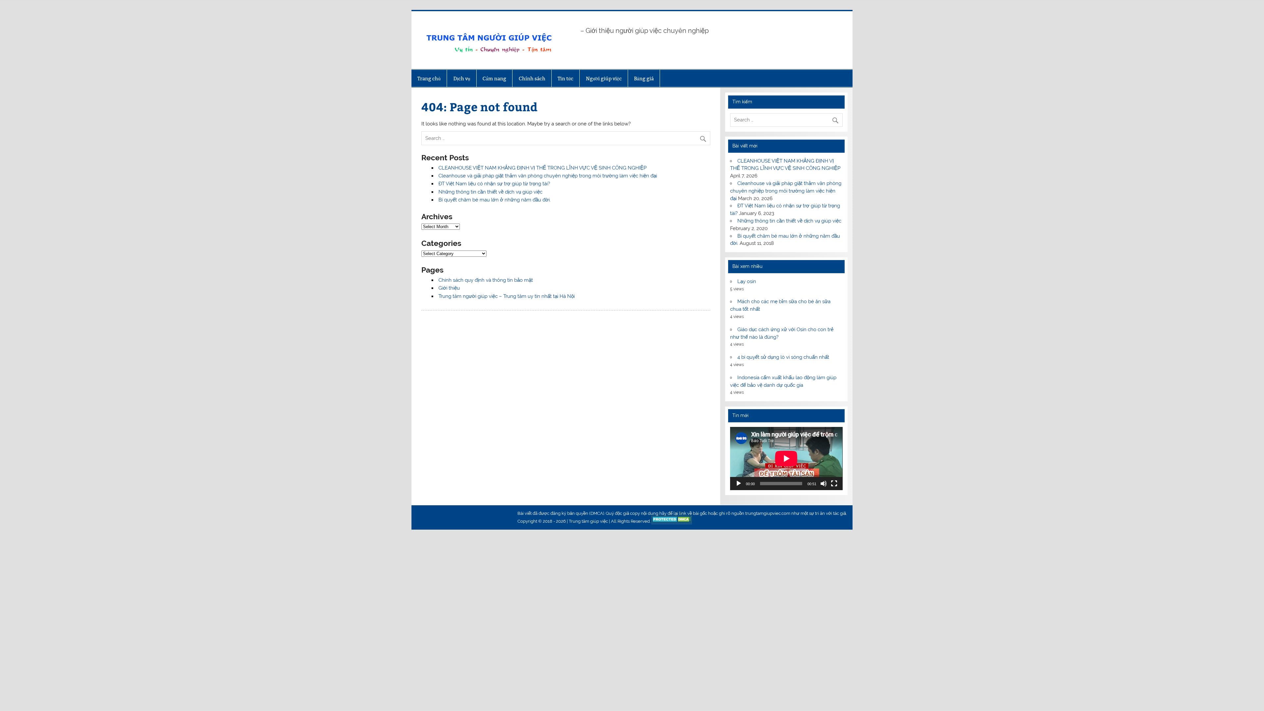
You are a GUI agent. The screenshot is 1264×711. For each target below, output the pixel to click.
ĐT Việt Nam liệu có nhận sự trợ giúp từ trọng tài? (494, 184)
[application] (786, 458)
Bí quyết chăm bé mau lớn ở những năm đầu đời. (494, 200)
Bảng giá (644, 78)
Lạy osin (746, 281)
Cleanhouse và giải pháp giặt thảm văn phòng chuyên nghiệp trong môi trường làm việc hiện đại (547, 176)
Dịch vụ (461, 78)
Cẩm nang (494, 78)
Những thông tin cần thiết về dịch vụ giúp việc (490, 192)
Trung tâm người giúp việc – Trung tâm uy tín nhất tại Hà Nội (506, 296)
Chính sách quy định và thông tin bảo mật (485, 280)
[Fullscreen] (834, 483)
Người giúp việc (604, 78)
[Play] (738, 483)
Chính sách (532, 78)
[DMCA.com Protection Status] (671, 521)
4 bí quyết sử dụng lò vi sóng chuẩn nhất (783, 357)
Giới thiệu (449, 288)
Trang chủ (429, 78)
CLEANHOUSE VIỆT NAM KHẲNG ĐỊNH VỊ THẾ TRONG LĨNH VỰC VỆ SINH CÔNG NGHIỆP (542, 168)
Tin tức (565, 78)
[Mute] (823, 483)
